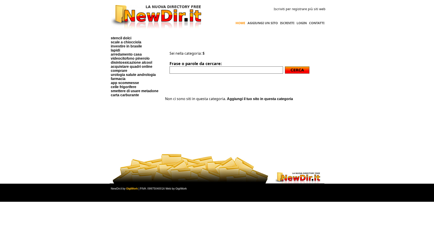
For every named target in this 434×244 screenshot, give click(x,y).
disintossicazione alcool (131, 62)
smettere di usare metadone (134, 91)
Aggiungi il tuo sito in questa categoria (260, 99)
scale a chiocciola (126, 42)
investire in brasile (126, 46)
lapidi (115, 50)
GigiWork (132, 188)
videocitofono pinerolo (130, 58)
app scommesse (125, 83)
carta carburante (125, 95)
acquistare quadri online (131, 66)
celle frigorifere (123, 87)
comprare (119, 71)
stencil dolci (121, 38)
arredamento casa (126, 54)
